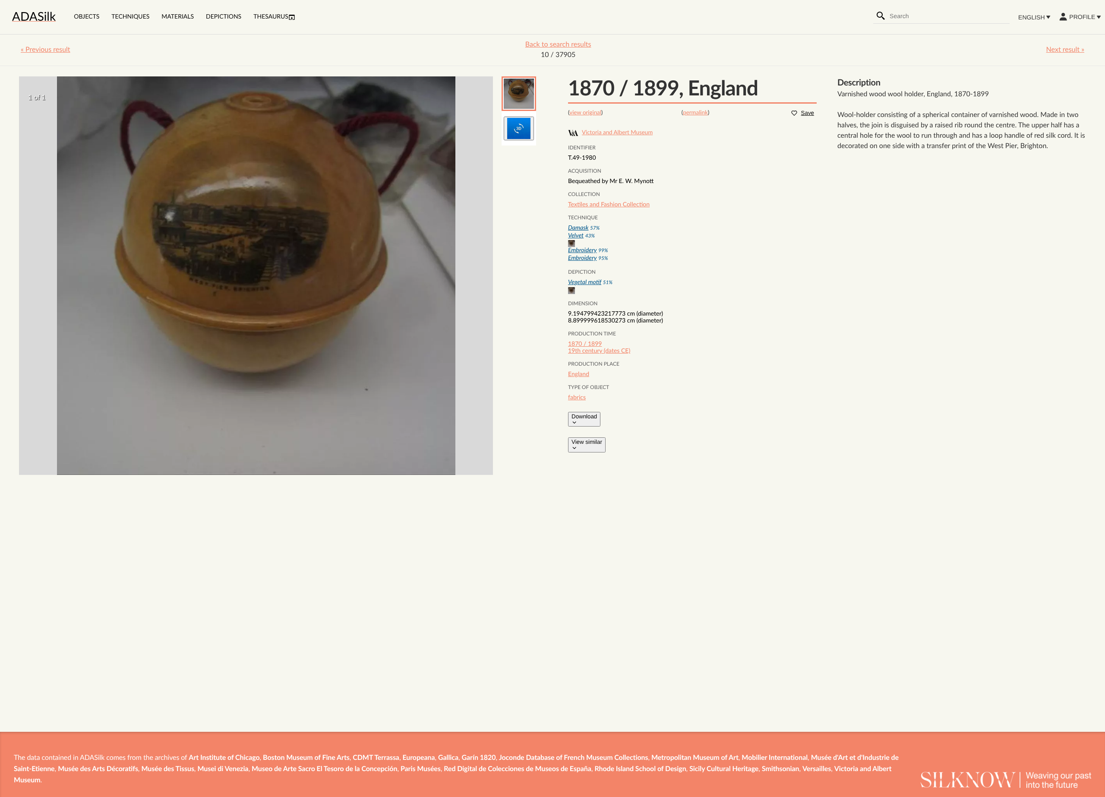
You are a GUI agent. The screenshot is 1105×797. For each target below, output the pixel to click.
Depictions (223, 17)
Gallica (448, 758)
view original (585, 113)
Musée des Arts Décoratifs (98, 769)
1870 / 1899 (585, 344)
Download (584, 416)
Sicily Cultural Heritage (723, 769)
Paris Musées (421, 769)
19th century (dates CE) (599, 351)
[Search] (881, 16)
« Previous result (45, 50)
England (578, 374)
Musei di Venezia (222, 769)
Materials (177, 17)
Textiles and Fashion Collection (609, 205)
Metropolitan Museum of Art (695, 758)
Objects (86, 17)
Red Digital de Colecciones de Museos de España (517, 769)
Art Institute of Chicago (224, 758)
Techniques (130, 17)
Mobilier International (775, 758)
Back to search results (558, 44)
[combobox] (949, 16)
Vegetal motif (584, 282)
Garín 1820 (479, 758)
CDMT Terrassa (376, 758)
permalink (695, 113)
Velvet (576, 236)
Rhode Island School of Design (640, 769)
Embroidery (582, 250)
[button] (519, 93)
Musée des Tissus (167, 769)
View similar (586, 442)
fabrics (577, 398)
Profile (1082, 16)
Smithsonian (780, 769)
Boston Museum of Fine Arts (306, 758)
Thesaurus (270, 17)
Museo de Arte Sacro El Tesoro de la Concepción (324, 769)
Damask (578, 228)
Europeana (418, 758)
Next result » (1065, 50)
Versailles (816, 769)
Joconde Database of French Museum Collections (573, 758)
